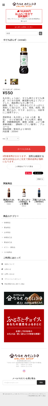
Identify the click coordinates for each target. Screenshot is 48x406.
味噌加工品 (8, 237)
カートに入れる (24, 149)
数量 (4, 138)
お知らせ (8, 269)
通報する (40, 179)
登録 (41, 382)
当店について (10, 264)
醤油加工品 (8, 242)
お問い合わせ (10, 274)
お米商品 (7, 232)
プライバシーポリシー (13, 279)
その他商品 (8, 252)
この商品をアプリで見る (24, 166)
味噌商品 (7, 223)
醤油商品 (7, 227)
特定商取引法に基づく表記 (15, 284)
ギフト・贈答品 (9, 247)
